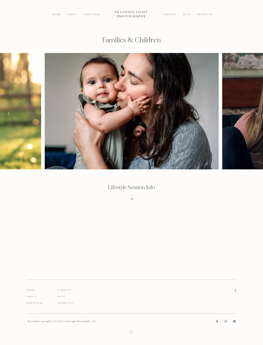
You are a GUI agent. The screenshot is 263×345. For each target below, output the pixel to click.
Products (205, 14)
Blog (187, 14)
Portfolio (92, 14)
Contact (170, 14)
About (72, 14)
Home (56, 14)
